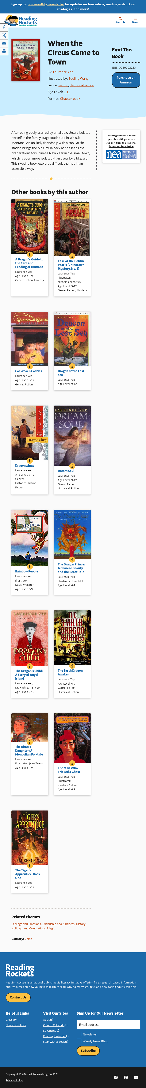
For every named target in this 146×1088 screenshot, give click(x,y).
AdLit (47, 1019)
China (28, 939)
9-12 (67, 92)
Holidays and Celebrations (28, 928)
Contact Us (18, 997)
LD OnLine (51, 1030)
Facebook (116, 1077)
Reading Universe (55, 1036)
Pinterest (126, 1077)
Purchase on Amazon (126, 80)
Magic (51, 928)
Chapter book (70, 98)
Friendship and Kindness (58, 924)
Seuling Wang (78, 78)
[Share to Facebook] (4, 27)
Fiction (63, 85)
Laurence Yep (63, 72)
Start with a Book (55, 1041)
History (81, 924)
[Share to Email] (4, 43)
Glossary (11, 1019)
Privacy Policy (14, 1080)
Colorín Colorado (55, 1025)
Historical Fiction (82, 85)
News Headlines (16, 1025)
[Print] (4, 51)
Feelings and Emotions (26, 924)
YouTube (136, 1077)
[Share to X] (4, 35)
